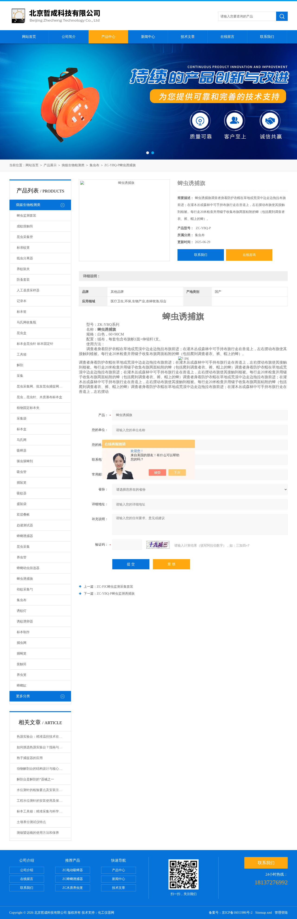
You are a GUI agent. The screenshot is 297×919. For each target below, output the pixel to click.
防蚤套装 (23, 279)
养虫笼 (21, 675)
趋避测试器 (25, 525)
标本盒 (21, 429)
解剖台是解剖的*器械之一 (35, 779)
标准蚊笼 (23, 247)
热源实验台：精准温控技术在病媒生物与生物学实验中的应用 (44, 736)
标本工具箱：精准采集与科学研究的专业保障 (44, 811)
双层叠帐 (23, 514)
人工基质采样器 (28, 290)
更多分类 (23, 696)
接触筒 (21, 664)
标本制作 (23, 632)
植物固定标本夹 (28, 408)
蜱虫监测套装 (26, 215)
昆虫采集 (23, 546)
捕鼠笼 (21, 482)
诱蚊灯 (21, 611)
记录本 (21, 301)
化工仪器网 (106, 912)
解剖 (20, 365)
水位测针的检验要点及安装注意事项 (43, 790)
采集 (20, 376)
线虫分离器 (25, 258)
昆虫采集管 (25, 237)
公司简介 (69, 37)
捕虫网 (21, 643)
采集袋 (21, 418)
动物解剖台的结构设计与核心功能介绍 (44, 768)
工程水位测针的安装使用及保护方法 (43, 800)
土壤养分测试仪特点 (31, 822)
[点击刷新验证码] (158, 545)
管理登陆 (281, 912)
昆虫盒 (21, 333)
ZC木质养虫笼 (72, 888)
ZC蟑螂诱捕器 (72, 879)
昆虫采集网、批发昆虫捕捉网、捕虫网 (44, 386)
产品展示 (50, 165)
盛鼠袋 (21, 504)
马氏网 (21, 440)
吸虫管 (21, 472)
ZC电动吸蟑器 (72, 870)
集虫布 (94, 165)
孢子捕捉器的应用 (30, 758)
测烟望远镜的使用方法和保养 (38, 832)
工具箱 (21, 354)
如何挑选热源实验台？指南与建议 (41, 747)
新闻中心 (148, 37)
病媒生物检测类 (73, 165)
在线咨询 (249, 255)
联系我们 (267, 37)
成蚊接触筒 (25, 226)
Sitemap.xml (263, 912)
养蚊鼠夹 (23, 269)
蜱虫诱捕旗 (25, 578)
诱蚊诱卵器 (25, 621)
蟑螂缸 (21, 685)
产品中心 (108, 37)
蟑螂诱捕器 (25, 536)
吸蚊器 (21, 493)
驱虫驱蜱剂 (25, 461)
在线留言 (227, 37)
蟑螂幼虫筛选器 (28, 568)
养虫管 (21, 557)
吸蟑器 (21, 450)
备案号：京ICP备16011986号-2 (230, 912)
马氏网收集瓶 (26, 322)
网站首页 (29, 37)
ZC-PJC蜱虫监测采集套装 (115, 586)
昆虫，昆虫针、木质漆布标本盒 (39, 397)
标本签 (21, 311)
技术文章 (188, 37)
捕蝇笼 (21, 653)
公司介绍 (26, 870)
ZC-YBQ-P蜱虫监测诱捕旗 (116, 593)
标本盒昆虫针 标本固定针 (35, 343)
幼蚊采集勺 (25, 589)
